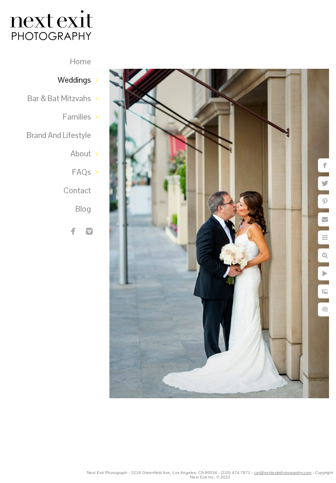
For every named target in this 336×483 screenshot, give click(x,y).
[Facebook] (73, 231)
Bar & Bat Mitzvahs (59, 98)
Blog (83, 209)
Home (80, 61)
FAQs (81, 172)
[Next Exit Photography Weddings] (89, 231)
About (80, 154)
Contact (77, 190)
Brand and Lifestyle (59, 135)
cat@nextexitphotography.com (282, 472)
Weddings (74, 80)
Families (77, 117)
